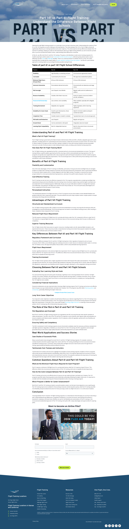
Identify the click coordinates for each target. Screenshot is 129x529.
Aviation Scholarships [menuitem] (41, 509)
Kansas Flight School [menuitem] (12, 502)
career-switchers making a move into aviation (68, 60)
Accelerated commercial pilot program (63, 57)
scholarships (35, 289)
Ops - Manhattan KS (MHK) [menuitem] (100, 504)
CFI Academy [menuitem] (40, 495)
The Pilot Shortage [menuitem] (70, 495)
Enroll (113, 4)
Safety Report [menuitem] (97, 498)
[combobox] (80, 453)
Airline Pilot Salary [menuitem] (69, 498)
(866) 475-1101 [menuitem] (97, 493)
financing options (89, 288)
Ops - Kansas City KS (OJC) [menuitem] (100, 502)
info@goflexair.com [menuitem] (98, 495)
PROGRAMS (74, 4)
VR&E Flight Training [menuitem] (41, 504)
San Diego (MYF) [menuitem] (13, 515)
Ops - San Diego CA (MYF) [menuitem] (100, 506)
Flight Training (68, 14)
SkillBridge (50, 58)
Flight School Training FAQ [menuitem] (71, 504)
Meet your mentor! (64, 467)
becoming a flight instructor (72, 302)
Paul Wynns (66, 37)
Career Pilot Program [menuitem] (41, 500)
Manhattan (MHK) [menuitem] (14, 513)
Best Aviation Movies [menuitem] (70, 506)
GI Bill (43, 58)
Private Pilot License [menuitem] (41, 493)
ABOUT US (64, 4)
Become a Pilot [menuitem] (69, 493)
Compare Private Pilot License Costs (64, 292)
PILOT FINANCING (85, 4)
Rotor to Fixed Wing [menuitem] (41, 498)
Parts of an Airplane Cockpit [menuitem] (72, 500)
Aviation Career (60, 14)
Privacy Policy (35, 521)
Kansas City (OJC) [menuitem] (14, 511)
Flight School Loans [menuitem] (70, 502)
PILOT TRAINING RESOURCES (100, 4)
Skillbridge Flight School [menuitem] (42, 502)
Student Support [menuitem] (97, 500)
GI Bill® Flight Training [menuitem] (42, 506)
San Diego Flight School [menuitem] (13, 500)
